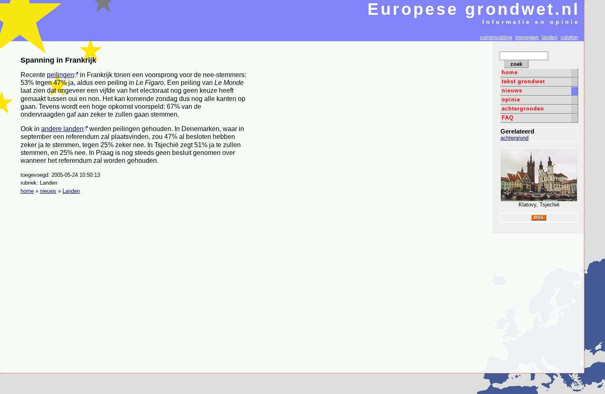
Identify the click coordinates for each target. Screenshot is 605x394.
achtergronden (523, 109)
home (510, 72)
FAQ (508, 118)
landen (549, 37)
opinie (511, 99)
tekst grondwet (523, 81)
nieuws (512, 90)
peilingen (60, 74)
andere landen (62, 128)
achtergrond (514, 138)
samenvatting (496, 37)
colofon (569, 37)
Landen (71, 191)
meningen (526, 37)
